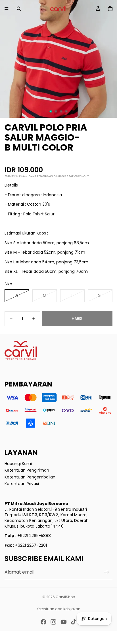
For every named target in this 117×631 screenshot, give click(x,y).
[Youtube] (63, 621)
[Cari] (18, 8)
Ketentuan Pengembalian (30, 477)
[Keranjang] (110, 8)
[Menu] (6, 8)
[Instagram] (53, 621)
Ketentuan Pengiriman (27, 470)
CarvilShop (65, 596)
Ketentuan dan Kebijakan (58, 608)
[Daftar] (106, 572)
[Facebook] (43, 621)
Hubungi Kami (18, 463)
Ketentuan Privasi (22, 483)
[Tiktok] (73, 621)
